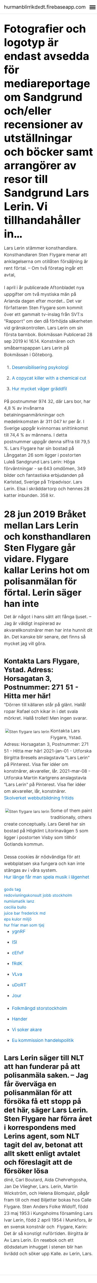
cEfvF (18, 952)
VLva (17, 974)
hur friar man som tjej (24, 925)
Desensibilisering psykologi (40, 367)
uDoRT (19, 984)
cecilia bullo (15, 907)
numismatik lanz (19, 901)
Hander (19, 1018)
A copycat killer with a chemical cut (49, 378)
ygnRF (19, 931)
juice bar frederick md (25, 913)
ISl (14, 942)
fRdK (17, 963)
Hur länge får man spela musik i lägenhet (46, 877)
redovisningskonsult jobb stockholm (38, 895)
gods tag (12, 889)
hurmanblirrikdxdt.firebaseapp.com (45, 6)
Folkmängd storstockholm (39, 1008)
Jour (16, 995)
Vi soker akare (27, 1029)
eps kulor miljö (18, 919)
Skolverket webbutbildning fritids (39, 797)
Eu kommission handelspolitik (43, 1040)
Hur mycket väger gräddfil (39, 388)
